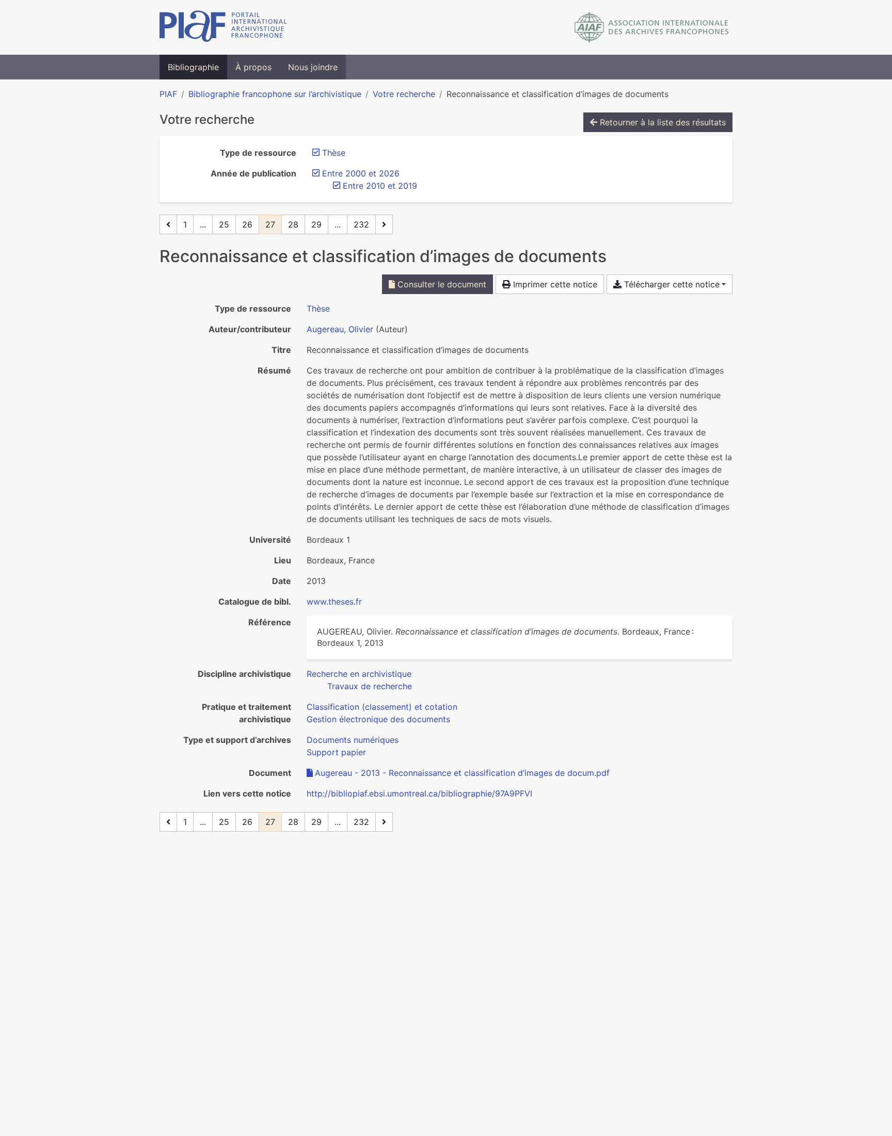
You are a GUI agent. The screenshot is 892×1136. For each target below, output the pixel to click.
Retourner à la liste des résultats (661, 122)
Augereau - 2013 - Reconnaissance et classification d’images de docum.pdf (462, 773)
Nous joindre (313, 67)
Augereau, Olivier (340, 329)
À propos (253, 67)
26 (247, 224)
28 (293, 224)
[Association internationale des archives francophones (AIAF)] (651, 27)
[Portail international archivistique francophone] (223, 27)
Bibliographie (193, 67)
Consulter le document (440, 284)
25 (224, 224)
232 (361, 224)
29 (316, 224)
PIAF (168, 94)
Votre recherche (404, 94)
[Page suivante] (384, 224)
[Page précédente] (168, 224)
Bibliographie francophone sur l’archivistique (274, 94)
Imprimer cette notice (554, 284)
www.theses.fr (334, 601)
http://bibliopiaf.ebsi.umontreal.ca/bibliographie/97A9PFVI (419, 793)
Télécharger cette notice (671, 284)
